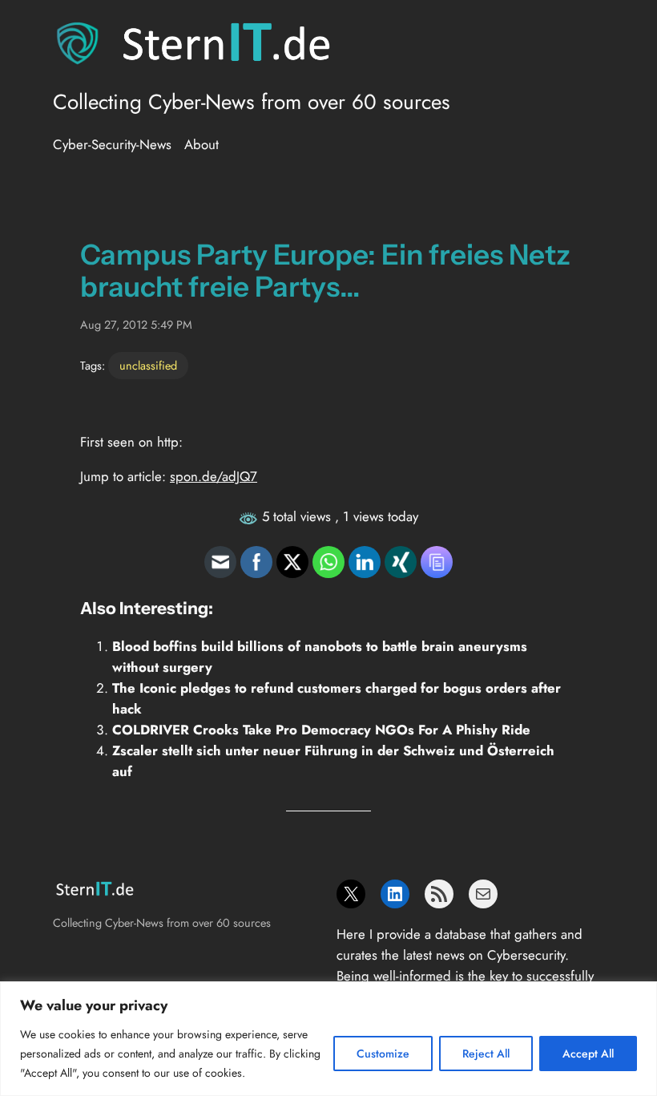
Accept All (588, 1053)
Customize (383, 1053)
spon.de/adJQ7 (213, 476)
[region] (328, 1038)
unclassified (148, 366)
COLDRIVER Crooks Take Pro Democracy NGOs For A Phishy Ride (321, 729)
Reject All (486, 1053)
